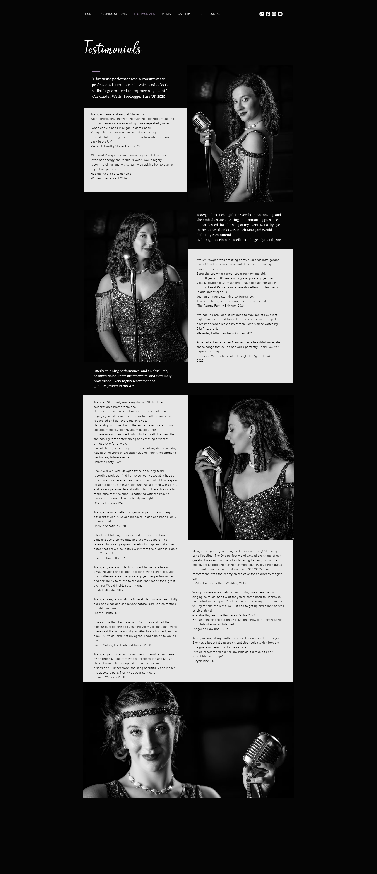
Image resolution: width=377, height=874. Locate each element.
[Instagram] (274, 14)
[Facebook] (268, 14)
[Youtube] (280, 14)
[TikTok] (261, 14)
